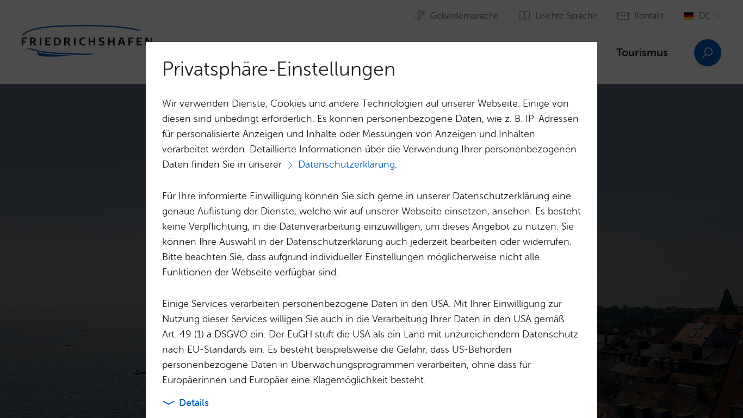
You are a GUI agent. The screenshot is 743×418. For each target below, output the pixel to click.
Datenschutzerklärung (346, 164)
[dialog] (371, 209)
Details (194, 402)
